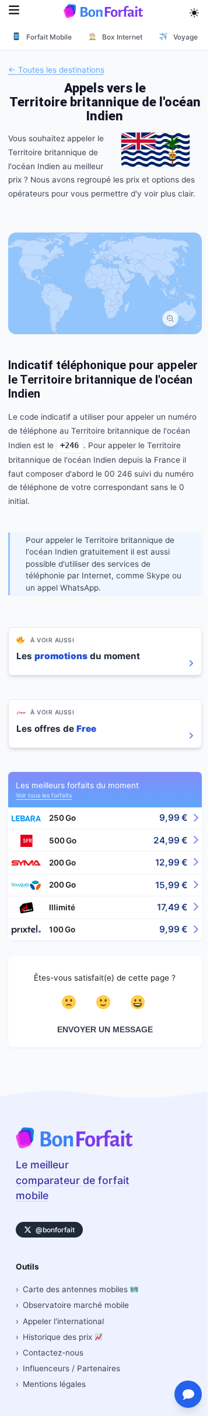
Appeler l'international (63, 1321)
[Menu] (14, 11)
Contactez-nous (53, 1352)
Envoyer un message (105, 1029)
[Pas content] (71, 1002)
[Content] (105, 1002)
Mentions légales (54, 1384)
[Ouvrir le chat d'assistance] (188, 1394)
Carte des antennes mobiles (76, 1289)
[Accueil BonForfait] (74, 1145)
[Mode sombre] (194, 11)
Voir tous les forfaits (44, 795)
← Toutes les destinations (56, 69)
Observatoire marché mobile (76, 1305)
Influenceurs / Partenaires (71, 1368)
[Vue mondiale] (170, 318)
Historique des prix (58, 1337)
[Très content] (139, 1002)
